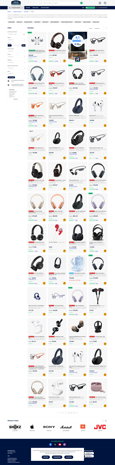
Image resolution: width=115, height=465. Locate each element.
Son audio (26, 11)
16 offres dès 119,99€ (93, 89)
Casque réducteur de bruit (66, 22)
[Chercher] (81, 3)
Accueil (9, 11)
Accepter (68, 457)
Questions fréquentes (12, 458)
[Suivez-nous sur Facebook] (50, 444)
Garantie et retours (12, 460)
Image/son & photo (17, 11)
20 (71, 412)
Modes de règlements (12, 459)
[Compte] (100, 3)
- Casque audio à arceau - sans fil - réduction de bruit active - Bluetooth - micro (56, 149)
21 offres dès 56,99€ (73, 186)
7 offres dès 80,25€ (73, 248)
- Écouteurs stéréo (61, 242)
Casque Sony (45, 22)
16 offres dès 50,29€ (73, 154)
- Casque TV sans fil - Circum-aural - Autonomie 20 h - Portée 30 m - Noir (97, 245)
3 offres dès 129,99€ (53, 121)
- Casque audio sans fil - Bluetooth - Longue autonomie (76, 398)
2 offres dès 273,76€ (32, 186)
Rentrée (29, 32)
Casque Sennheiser (13, 91)
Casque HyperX (12, 92)
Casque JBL (19, 22)
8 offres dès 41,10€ (32, 279)
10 (68, 412)
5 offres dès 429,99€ (32, 403)
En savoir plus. (67, 453)
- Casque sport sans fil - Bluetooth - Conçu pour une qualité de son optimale (97, 84)
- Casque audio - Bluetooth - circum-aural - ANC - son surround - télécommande (36, 183)
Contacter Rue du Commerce (14, 462)
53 (74, 412)
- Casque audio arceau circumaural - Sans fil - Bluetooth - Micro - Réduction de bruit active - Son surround (77, 245)
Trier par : (91, 28)
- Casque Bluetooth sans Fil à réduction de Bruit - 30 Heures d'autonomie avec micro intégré (97, 369)
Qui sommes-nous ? (12, 451)
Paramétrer (57, 457)
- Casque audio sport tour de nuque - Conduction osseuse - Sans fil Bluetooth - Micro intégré (37, 150)
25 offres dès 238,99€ (33, 56)
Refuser (46, 457)
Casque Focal (12, 96)
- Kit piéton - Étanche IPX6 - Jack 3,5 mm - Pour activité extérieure (97, 307)
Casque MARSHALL (55, 22)
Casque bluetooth (28, 22)
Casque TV (11, 95)
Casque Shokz (12, 94)
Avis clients (10, 453)
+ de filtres (11, 77)
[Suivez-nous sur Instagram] (64, 444)
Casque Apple (11, 22)
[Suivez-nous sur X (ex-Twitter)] (55, 444)
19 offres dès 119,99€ (33, 121)
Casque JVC (100, 430)
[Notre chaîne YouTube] (59, 444)
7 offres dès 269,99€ (93, 372)
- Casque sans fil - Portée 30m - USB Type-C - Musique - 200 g (97, 338)
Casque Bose (37, 22)
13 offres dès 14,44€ (53, 279)
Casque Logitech (86, 22)
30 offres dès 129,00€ (73, 372)
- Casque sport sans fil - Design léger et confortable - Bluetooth (37, 118)
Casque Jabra (96, 22)
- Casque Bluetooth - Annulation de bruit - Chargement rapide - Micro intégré (57, 367)
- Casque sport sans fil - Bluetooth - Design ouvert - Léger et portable (97, 149)
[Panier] (105, 3)
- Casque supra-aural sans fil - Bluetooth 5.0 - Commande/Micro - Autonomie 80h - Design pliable (57, 53)
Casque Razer (78, 22)
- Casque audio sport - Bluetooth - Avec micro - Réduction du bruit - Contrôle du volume (57, 308)
